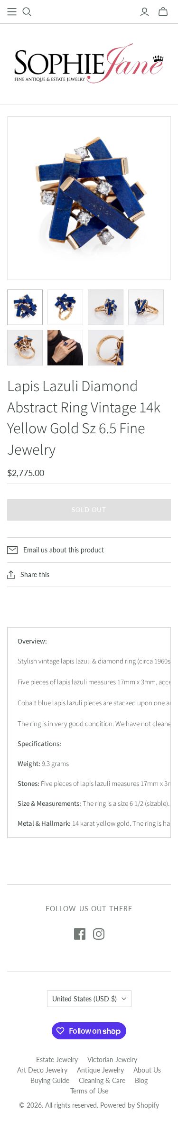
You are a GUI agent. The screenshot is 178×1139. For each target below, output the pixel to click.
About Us (147, 1070)
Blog (141, 1080)
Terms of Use (89, 1091)
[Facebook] (79, 934)
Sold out (89, 509)
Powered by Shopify (129, 1105)
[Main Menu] (12, 12)
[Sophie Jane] (89, 62)
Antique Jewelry (100, 1070)
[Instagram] (98, 934)
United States (84, 999)
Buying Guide (49, 1080)
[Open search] (27, 12)
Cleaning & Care (102, 1080)
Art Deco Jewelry (42, 1070)
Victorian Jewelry (112, 1059)
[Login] (145, 12)
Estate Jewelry (57, 1059)
